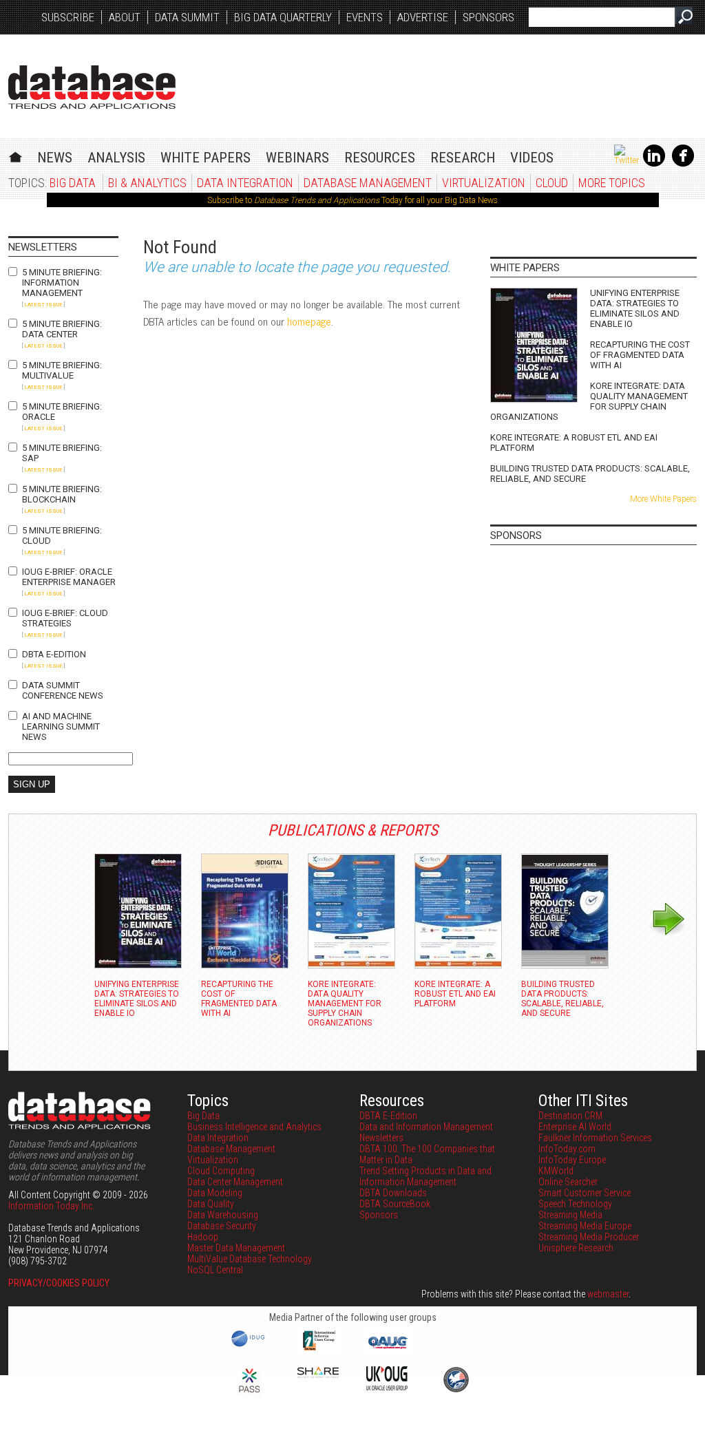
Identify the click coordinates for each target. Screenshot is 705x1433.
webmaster (608, 1293)
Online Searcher (568, 1181)
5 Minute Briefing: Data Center (62, 329)
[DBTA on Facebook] (683, 164)
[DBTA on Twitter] (626, 160)
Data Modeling (214, 1192)
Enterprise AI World (574, 1126)
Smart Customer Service (584, 1192)
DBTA (92, 87)
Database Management (368, 183)
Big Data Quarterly (283, 17)
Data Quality (210, 1203)
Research (462, 157)
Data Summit (187, 17)
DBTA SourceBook (394, 1203)
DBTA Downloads (393, 1192)
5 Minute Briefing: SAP (62, 453)
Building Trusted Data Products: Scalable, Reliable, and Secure (590, 473)
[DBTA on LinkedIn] (654, 164)
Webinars (297, 157)
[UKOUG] (387, 1386)
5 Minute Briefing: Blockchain (62, 494)
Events (364, 17)
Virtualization (483, 183)
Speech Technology (575, 1203)
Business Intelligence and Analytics (254, 1126)
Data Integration (245, 183)
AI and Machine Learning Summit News (61, 726)
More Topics (611, 183)
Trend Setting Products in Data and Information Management (425, 1176)
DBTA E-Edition (54, 654)
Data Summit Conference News (62, 690)
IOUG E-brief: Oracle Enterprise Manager (69, 576)
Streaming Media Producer (588, 1236)
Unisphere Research (575, 1247)
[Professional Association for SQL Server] (249, 1393)
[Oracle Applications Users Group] (387, 1349)
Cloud (552, 183)
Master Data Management (236, 1247)
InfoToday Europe (572, 1159)
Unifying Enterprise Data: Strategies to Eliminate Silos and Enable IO (635, 308)
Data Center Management (235, 1181)
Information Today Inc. (51, 1205)
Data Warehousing (222, 1214)
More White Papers (663, 499)
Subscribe (67, 17)
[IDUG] (249, 1345)
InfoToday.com (567, 1148)
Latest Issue (43, 304)
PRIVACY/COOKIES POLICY (58, 1282)
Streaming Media (570, 1214)
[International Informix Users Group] (318, 1349)
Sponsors (488, 17)
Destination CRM (570, 1115)
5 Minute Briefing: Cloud (62, 535)
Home (15, 155)
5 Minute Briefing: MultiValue (62, 370)
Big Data (73, 183)
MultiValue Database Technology (249, 1258)
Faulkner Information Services (595, 1137)
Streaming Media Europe (584, 1225)
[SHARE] (318, 1374)
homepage (309, 321)
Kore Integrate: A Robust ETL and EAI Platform (573, 442)
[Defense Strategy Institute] (456, 1390)
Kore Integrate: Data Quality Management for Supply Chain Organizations (589, 401)
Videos (532, 157)
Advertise (422, 17)
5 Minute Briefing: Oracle (62, 411)
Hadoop (202, 1236)
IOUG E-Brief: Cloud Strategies (65, 618)
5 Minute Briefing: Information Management (62, 282)
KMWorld (556, 1170)
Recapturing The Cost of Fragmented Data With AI (640, 354)
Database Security (221, 1225)
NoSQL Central (215, 1269)
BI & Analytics (147, 183)
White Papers (205, 157)
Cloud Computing (221, 1170)
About (124, 17)
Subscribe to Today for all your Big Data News (352, 200)
